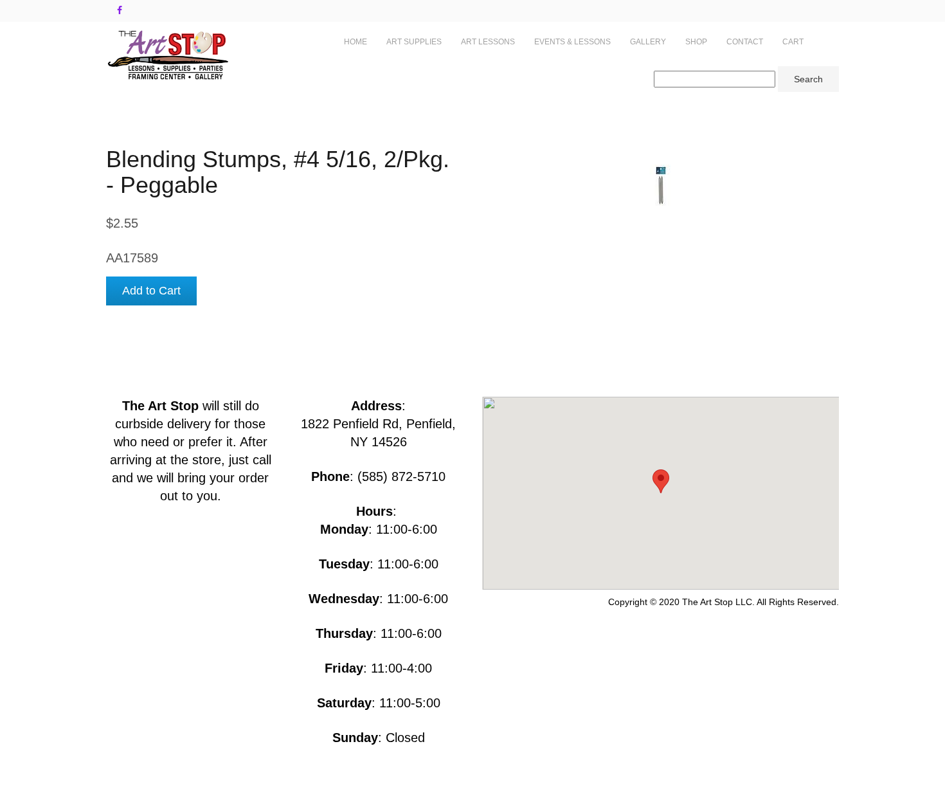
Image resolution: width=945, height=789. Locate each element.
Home (355, 41)
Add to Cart (151, 290)
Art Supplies (414, 41)
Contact (744, 41)
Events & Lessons (572, 41)
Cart (793, 41)
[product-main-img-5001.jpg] (660, 186)
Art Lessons (488, 41)
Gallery (648, 41)
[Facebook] (119, 10)
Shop (696, 41)
